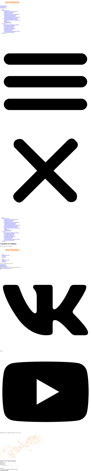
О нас (3, 9)
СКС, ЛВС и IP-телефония (9, 27)
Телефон (1, 464)
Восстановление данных (8, 29)
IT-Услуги (4, 23)
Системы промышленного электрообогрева (12, 17)
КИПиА (5, 20)
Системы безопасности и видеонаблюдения (12, 227)
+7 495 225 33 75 (3, 6)
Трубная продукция (7, 22)
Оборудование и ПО (5, 10)
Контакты (4, 33)
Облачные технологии (8, 30)
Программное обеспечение (9, 12)
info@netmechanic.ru (3, 5)
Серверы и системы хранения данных (11, 11)
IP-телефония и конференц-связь (10, 15)
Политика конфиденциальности (6, 268)
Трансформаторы (7, 21)
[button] (45, 125)
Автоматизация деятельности (9, 25)
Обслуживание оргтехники (9, 26)
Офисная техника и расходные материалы (11, 14)
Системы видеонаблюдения (9, 32)
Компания (2, 463)
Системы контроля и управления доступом (12, 31)
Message (1, 468)
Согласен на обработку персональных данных (9, 469)
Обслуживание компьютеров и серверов (11, 24)
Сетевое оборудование (8, 13)
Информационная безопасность (10, 28)
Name (1, 462)
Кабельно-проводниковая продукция (10, 18)
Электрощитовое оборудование (10, 16)
